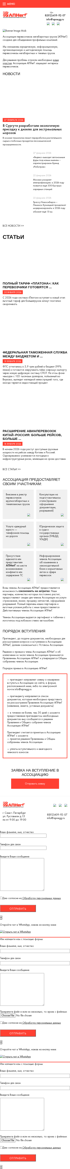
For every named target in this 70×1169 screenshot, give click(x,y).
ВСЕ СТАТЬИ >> (12, 469)
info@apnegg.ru (55, 19)
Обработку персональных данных (41, 898)
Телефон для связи (10, 844)
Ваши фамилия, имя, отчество (17, 832)
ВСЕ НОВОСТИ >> (13, 226)
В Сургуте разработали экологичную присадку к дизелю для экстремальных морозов (32, 129)
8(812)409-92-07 (55, 15)
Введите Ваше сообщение (14, 856)
